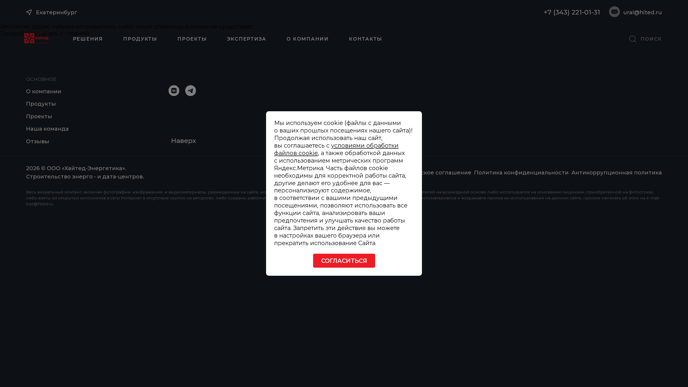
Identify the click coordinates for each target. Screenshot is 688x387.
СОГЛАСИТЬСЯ (344, 260)
